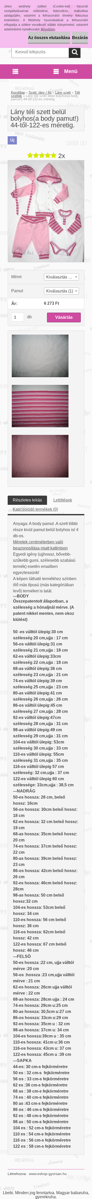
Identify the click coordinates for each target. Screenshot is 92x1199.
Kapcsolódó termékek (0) (35, 509)
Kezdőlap (18, 92)
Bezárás (80, 37)
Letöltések (62, 500)
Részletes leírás (27, 500)
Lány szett (63, 92)
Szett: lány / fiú (40, 92)
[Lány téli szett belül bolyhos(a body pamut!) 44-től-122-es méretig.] (46, 162)
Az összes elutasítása (49, 37)
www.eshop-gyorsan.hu (48, 1174)
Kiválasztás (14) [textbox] (60, 277)
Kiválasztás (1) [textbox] (59, 291)
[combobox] (61, 276)
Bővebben (48, 29)
